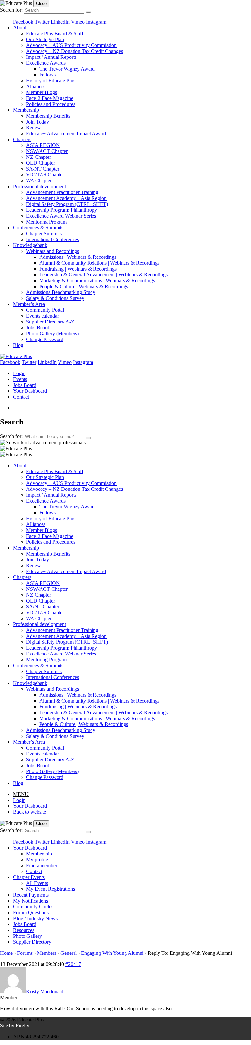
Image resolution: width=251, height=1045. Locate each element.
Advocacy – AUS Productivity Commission (71, 45)
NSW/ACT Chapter (47, 151)
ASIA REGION (43, 145)
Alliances (35, 86)
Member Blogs (41, 92)
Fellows (47, 74)
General (68, 953)
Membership (26, 110)
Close (41, 3)
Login (19, 373)
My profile (37, 859)
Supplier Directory (32, 942)
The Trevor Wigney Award (67, 69)
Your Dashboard (30, 391)
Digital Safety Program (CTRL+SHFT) (67, 204)
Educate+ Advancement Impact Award (66, 133)
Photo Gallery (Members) (52, 333)
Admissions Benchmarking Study (60, 292)
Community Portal (45, 310)
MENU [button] (21, 794)
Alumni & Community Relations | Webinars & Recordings (99, 263)
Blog (18, 345)
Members (46, 953)
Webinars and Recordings (52, 251)
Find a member (41, 865)
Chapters (22, 139)
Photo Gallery (27, 936)
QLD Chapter (40, 163)
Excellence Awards (46, 63)
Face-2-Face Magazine (49, 98)
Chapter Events (29, 877)
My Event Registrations (50, 889)
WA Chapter (39, 180)
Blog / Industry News (35, 918)
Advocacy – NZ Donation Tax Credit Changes (74, 51)
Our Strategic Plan (45, 39)
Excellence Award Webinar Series (61, 216)
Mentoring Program (46, 221)
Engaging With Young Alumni (112, 953)
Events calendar (42, 316)
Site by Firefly (14, 1025)
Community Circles (33, 906)
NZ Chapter (38, 157)
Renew (33, 127)
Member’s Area (29, 304)
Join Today (37, 121)
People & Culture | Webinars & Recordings (83, 286)
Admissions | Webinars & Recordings (77, 257)
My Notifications (30, 901)
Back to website (29, 812)
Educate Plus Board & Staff (54, 33)
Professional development (39, 186)
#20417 (73, 964)
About (19, 27)
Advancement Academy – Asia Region (66, 198)
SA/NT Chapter (42, 169)
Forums (25, 953)
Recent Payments (31, 895)
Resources (23, 930)
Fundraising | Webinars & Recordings (78, 269)
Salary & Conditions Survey (55, 298)
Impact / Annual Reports (51, 57)
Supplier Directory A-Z (50, 321)
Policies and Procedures (50, 104)
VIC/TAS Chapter (45, 174)
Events (20, 379)
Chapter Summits (44, 233)
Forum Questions (31, 912)
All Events (37, 883)
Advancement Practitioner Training (62, 192)
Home (6, 953)
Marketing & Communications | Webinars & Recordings (97, 280)
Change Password (44, 339)
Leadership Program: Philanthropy (61, 210)
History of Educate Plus (50, 80)
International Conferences (52, 239)
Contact (21, 397)
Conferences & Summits (38, 227)
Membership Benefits (48, 116)
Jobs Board (37, 327)
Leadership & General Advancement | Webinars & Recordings (103, 274)
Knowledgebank (30, 245)
